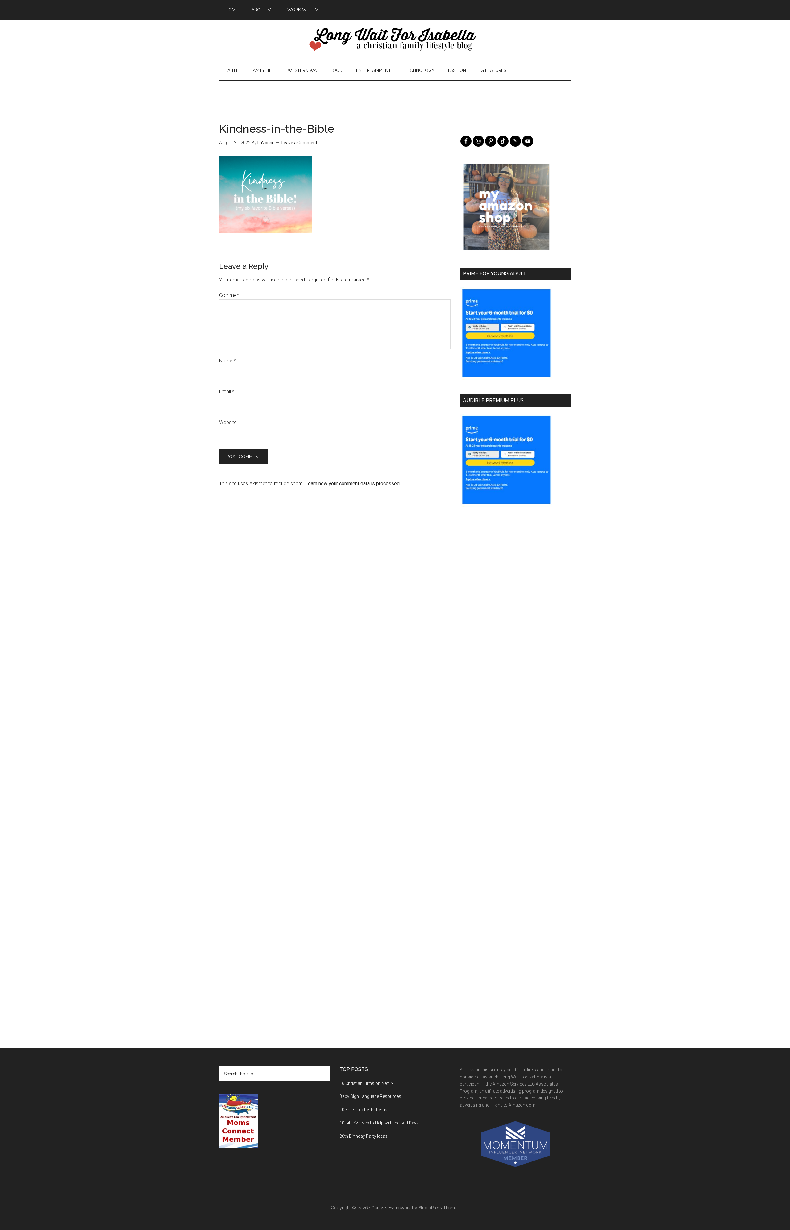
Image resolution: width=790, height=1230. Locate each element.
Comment (231, 295)
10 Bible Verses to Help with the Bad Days (379, 1122)
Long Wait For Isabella (395, 40)
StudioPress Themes (438, 1207)
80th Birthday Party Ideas (363, 1136)
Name (227, 361)
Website (228, 422)
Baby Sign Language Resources (370, 1096)
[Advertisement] (395, 94)
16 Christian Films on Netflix (366, 1083)
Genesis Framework (391, 1207)
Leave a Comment (299, 142)
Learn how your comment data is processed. (353, 483)
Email (226, 391)
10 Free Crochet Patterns (363, 1109)
